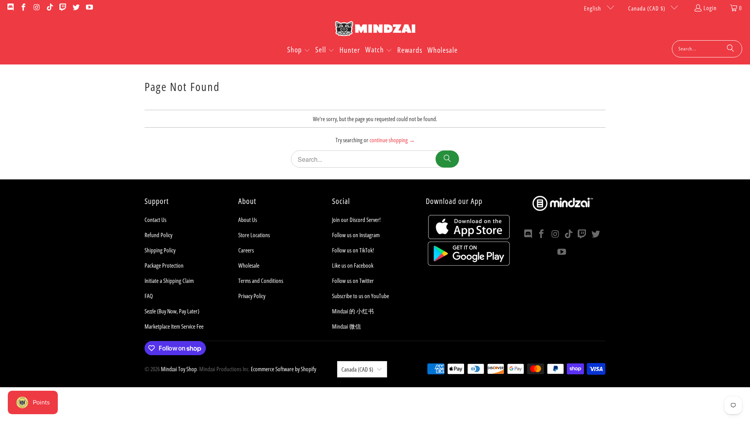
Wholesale (248, 265)
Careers (246, 250)
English (593, 8)
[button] (298, 50)
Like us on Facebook (352, 265)
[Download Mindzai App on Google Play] (469, 263)
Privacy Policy (251, 296)
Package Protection (164, 265)
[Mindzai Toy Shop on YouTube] (89, 8)
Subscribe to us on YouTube (360, 296)
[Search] (730, 48)
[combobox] (707, 48)
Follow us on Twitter (353, 280)
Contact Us (155, 220)
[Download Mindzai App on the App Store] (469, 237)
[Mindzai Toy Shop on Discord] (10, 8)
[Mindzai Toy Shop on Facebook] (23, 8)
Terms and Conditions (260, 280)
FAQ (149, 296)
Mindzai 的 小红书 (353, 311)
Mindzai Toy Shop (179, 369)
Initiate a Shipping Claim (169, 280)
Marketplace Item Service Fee (174, 326)
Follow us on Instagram (356, 235)
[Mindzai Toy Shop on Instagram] (36, 8)
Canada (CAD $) (647, 8)
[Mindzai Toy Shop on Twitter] (75, 8)
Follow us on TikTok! (353, 250)
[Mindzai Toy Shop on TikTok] (49, 8)
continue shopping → (392, 140)
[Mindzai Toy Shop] (375, 30)
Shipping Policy (160, 250)
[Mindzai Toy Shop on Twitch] (63, 8)
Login (710, 8)
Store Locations (254, 235)
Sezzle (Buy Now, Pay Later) (172, 311)
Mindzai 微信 (346, 326)
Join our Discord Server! (356, 220)
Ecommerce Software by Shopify (283, 369)
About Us (247, 220)
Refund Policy (158, 235)
